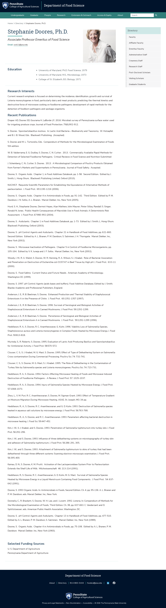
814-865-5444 (77, 584)
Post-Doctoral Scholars (139, 72)
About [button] (120, 15)
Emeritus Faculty (136, 48)
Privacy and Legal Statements (53, 603)
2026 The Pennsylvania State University (110, 603)
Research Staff (135, 66)
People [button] (47, 15)
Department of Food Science (64, 5)
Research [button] (61, 15)
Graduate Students (137, 84)
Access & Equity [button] (104, 15)
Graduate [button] (34, 15)
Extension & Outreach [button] (81, 15)
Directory (19, 23)
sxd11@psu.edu (21, 44)
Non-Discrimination (73, 603)
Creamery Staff (136, 60)
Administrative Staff (138, 54)
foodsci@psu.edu (94, 584)
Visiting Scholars (136, 78)
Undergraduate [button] (17, 15)
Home (10, 23)
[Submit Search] (156, 15)
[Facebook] (114, 583)
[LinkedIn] (108, 583)
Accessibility (87, 603)
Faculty (132, 37)
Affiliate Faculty (136, 42)
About (52, 583)
